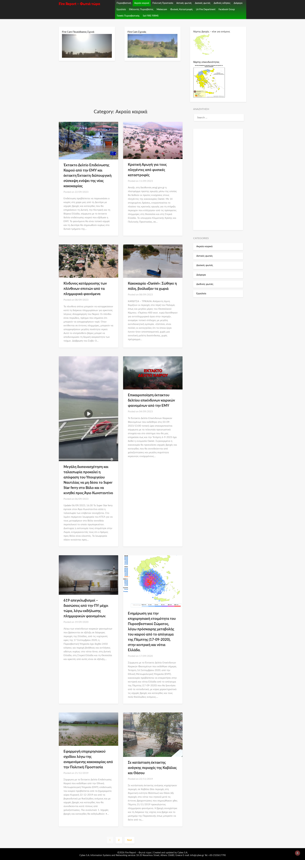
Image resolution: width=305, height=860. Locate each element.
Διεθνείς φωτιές (204, 284)
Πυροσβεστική (124, 3)
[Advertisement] (218, 179)
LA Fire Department (205, 9)
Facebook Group (227, 9)
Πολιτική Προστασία (162, 3)
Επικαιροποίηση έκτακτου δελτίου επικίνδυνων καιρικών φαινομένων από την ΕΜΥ (151, 400)
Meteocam (162, 9)
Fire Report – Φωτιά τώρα (79, 4)
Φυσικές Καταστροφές (181, 9)
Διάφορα (238, 3)
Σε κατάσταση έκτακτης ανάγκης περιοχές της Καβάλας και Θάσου (152, 768)
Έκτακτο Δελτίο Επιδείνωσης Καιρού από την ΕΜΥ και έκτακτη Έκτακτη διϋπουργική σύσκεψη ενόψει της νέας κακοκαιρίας (88, 175)
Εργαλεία (121, 9)
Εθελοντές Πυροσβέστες (141, 9)
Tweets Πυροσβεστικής (128, 16)
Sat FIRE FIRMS (151, 16)
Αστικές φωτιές (184, 3)
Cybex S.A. (182, 853)
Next (129, 840)
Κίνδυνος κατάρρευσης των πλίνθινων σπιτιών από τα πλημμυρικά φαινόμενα (85, 289)
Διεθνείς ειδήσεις (222, 3)
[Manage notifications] (297, 853)
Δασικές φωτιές (202, 3)
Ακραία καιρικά (141, 3)
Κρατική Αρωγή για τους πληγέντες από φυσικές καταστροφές (147, 170)
